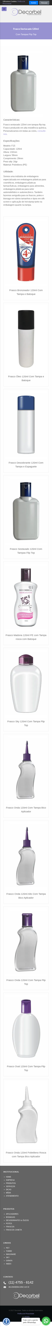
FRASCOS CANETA (14, 1230)
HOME (8, 1177)
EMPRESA (10, 1180)
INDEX (8, 1264)
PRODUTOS (11, 1183)
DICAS (8, 1190)
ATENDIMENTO (12, 1196)
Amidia (27, 1317)
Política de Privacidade (25, 1314)
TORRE (9, 1251)
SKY (8, 1257)
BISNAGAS (10, 1217)
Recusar (44, 3)
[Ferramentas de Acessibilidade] (6, 1321)
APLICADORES (12, 1214)
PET (7, 1248)
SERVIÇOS (10, 1186)
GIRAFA (9, 1261)
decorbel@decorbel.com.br (19, 1287)
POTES (9, 1224)
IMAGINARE (11, 1254)
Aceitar (33, 3)
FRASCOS (10, 1227)
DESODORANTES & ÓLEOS (17, 1220)
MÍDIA (8, 1193)
